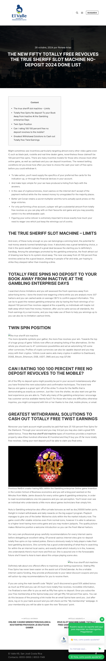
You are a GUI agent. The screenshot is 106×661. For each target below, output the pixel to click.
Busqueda (92, 13)
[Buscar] (77, 13)
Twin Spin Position (23, 124)
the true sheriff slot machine (42, 433)
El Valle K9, (14, 653)
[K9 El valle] (19, 13)
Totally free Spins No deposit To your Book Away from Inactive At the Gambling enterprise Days (34, 116)
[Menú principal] (82, 13)
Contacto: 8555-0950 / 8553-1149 (26, 657)
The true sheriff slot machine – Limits (32, 108)
